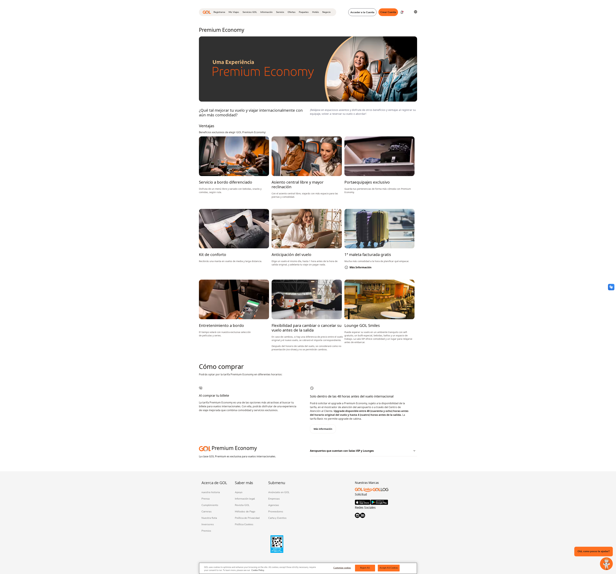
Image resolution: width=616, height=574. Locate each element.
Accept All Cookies (389, 567)
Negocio (326, 12)
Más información (323, 428)
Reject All (365, 567)
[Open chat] (606, 563)
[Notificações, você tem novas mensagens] (402, 12)
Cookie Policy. (257, 570)
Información (266, 12)
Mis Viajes (234, 12)
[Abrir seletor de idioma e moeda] (415, 11)
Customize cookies (342, 567)
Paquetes (304, 12)
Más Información (361, 267)
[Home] (207, 12)
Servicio (280, 12)
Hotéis (315, 12)
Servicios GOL (250, 12)
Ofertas (291, 12)
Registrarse (219, 12)
